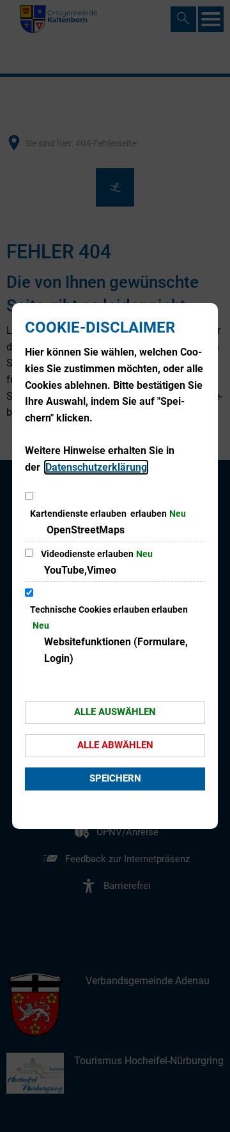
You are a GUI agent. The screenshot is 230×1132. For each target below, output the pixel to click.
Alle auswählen (115, 712)
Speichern (115, 778)
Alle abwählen (115, 745)
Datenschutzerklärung (96, 467)
